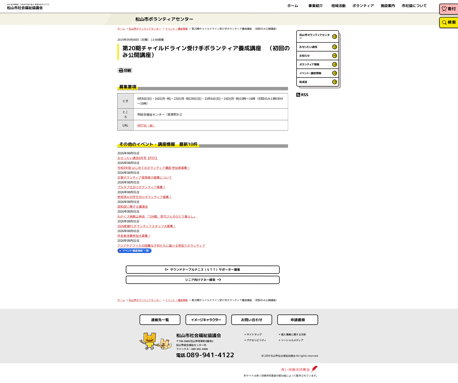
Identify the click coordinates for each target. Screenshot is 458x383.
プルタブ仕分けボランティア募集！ (141, 187)
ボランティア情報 (309, 64)
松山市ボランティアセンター (145, 28)
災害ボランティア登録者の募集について (144, 177)
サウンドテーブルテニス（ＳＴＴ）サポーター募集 (205, 269)
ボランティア (363, 5)
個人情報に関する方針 (293, 334)
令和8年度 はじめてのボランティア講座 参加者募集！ (153, 167)
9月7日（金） (146, 125)
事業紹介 (315, 5)
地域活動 (338, 5)
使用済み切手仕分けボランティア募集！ (144, 197)
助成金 (303, 82)
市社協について (414, 5)
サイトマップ (254, 334)
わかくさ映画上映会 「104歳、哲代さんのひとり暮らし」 (157, 216)
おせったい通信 (308, 47)
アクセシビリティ (256, 340)
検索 (452, 22)
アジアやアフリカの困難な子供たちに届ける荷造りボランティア (161, 245)
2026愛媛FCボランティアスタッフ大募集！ (146, 226)
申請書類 (298, 319)
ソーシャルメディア (292, 340)
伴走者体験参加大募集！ (134, 235)
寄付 (452, 8)
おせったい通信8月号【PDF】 (137, 158)
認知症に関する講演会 (132, 206)
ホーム (292, 5)
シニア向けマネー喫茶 (200, 280)
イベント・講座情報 (176, 28)
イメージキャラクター (206, 319)
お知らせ (304, 55)
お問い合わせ (251, 319)
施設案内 (388, 5)
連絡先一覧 (160, 319)
